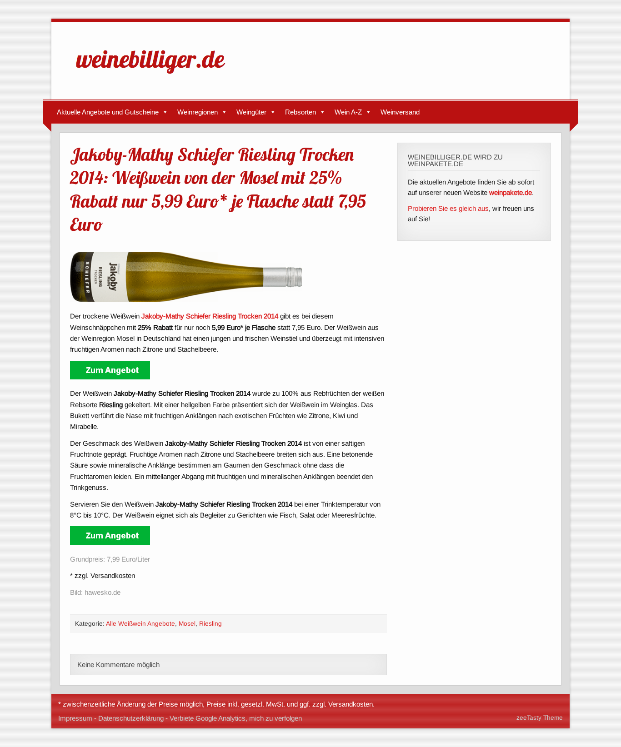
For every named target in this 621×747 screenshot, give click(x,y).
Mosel (187, 623)
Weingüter (251, 112)
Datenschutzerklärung (131, 718)
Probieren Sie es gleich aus (448, 208)
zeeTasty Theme (539, 717)
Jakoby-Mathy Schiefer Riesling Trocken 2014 (209, 316)
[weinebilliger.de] (155, 76)
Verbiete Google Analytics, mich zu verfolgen (236, 718)
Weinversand (400, 112)
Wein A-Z (348, 112)
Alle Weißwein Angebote (140, 623)
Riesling (210, 623)
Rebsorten (300, 112)
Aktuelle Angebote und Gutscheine (108, 112)
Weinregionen (197, 112)
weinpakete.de (510, 192)
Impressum (75, 718)
